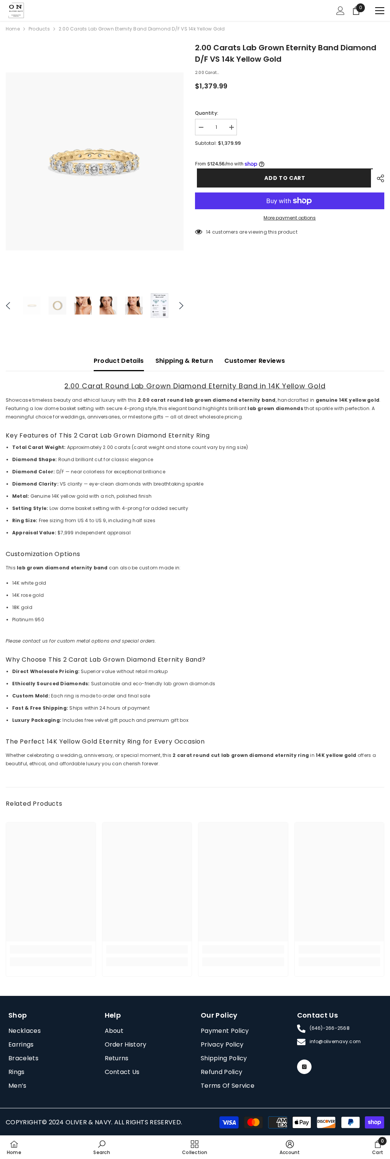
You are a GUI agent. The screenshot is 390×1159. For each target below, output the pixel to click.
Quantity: (206, 113)
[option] (95, 161)
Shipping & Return (184, 360)
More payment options (290, 218)
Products (39, 29)
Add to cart (283, 178)
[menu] (379, 10)
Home (13, 29)
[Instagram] (304, 1067)
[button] (8, 305)
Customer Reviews (254, 360)
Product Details (119, 360)
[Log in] (340, 10)
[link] (51, 949)
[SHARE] (377, 178)
